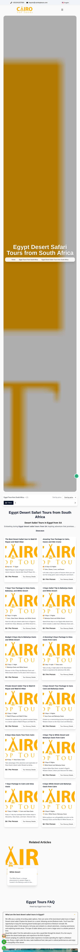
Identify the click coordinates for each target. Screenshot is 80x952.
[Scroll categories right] (75, 503)
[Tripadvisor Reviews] (76, 476)
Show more (40, 531)
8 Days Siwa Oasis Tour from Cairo (19, 735)
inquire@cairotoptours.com (38, 2)
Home (13, 259)
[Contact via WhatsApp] (4, 941)
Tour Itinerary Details (29, 576)
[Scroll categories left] (15, 503)
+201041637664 (18, 2)
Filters (10, 503)
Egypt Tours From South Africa (28, 259)
